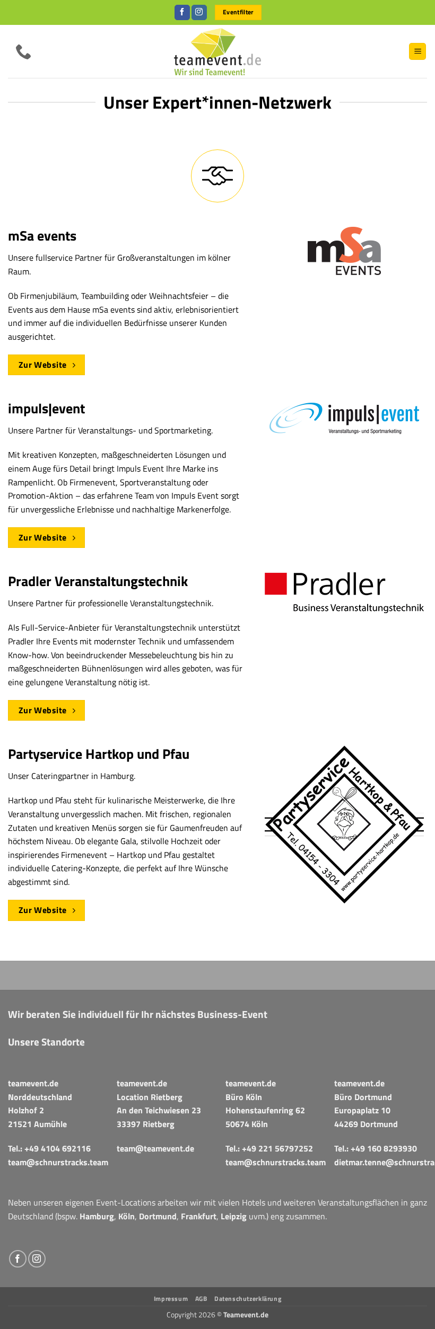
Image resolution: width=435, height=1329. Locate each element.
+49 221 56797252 (277, 1148)
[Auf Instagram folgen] (199, 13)
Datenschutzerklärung (247, 1298)
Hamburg (97, 1216)
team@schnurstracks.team (58, 1162)
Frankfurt (198, 1216)
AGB (201, 1298)
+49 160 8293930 (384, 1148)
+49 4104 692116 (57, 1148)
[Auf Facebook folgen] (182, 13)
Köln (126, 1216)
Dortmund (158, 1216)
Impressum (171, 1298)
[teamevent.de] (217, 51)
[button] (417, 51)
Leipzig (234, 1216)
